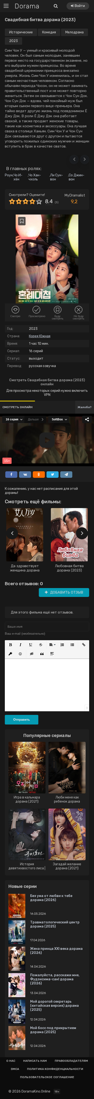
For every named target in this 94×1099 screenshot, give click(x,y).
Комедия (49, 32)
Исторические (21, 32)
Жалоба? (85, 407)
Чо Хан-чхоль (34, 177)
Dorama (27, 6)
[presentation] (12, 533)
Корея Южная (39, 336)
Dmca (15, 1069)
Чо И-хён (17, 177)
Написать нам (35, 1060)
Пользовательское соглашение (47, 1077)
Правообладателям (71, 1060)
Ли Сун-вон (56, 177)
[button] (74, 159)
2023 (13, 41)
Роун (9, 175)
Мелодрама (74, 32)
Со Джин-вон (76, 177)
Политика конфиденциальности (55, 1069)
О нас (10, 1060)
